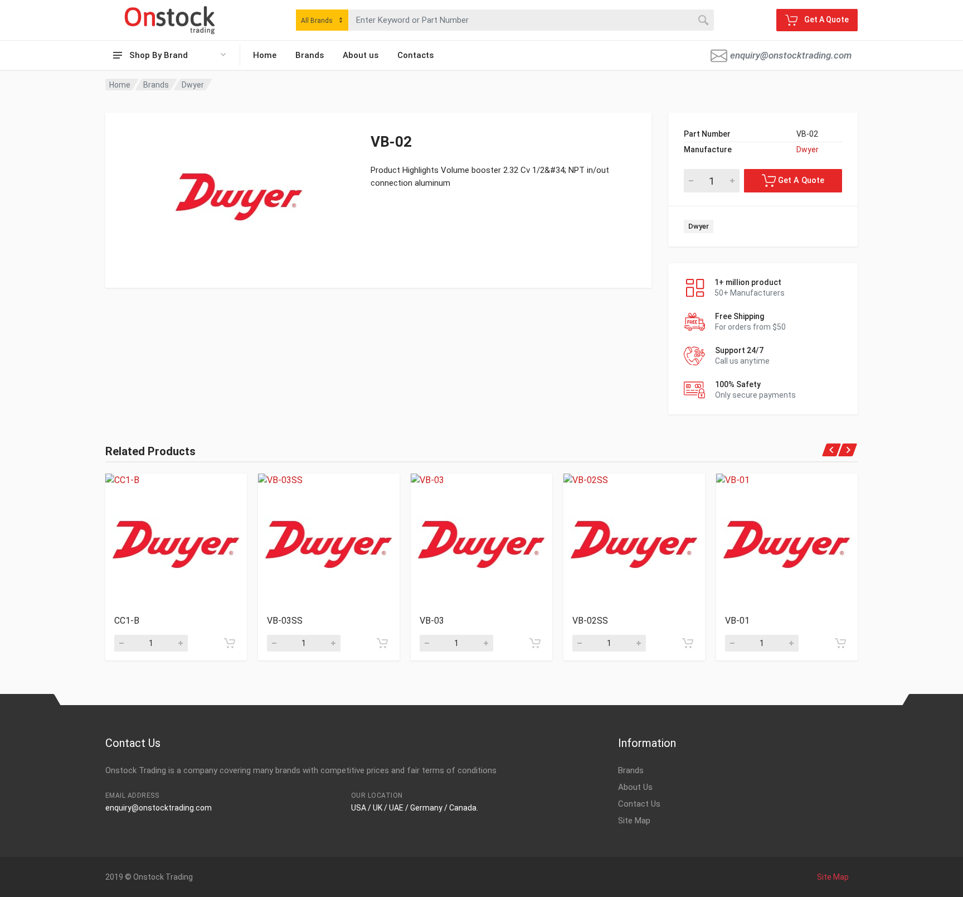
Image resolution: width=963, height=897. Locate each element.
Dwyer (193, 84)
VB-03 (432, 620)
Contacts (415, 55)
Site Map (634, 821)
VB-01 (737, 620)
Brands (309, 55)
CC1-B (126, 620)
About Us (635, 787)
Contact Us (639, 804)
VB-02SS (590, 620)
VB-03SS (285, 620)
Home (264, 55)
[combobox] (322, 20)
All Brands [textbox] (317, 21)
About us (360, 55)
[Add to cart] (230, 643)
